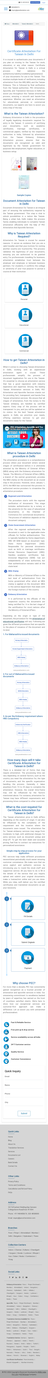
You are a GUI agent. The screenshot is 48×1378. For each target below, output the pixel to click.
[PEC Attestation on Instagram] (23, 1277)
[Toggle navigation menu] (6, 9)
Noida (21, 1256)
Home (10, 1137)
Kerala (20, 1253)
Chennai (18, 1250)
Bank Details (13, 1162)
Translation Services (16, 1148)
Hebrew (9, 1355)
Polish (9, 1349)
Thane (35, 1236)
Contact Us (12, 1166)
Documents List (14, 1155)
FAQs (10, 1192)
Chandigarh (35, 1250)
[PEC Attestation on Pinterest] (19, 1277)
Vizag (10, 1259)
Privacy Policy (13, 1181)
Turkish (35, 1344)
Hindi (22, 1344)
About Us (11, 1144)
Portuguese (10, 1346)
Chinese (9, 1341)
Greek (29, 1352)
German (23, 1338)
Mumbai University (27, 1362)
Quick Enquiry (35, 2)
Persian (17, 1352)
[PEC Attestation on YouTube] (26, 1277)
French (31, 1341)
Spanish (30, 1338)
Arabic (25, 1341)
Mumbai (35, 1233)
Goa (10, 1256)
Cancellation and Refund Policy (20, 1189)
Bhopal (35, 1253)
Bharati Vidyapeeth (13, 1362)
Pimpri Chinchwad (33, 1284)
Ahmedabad (25, 1233)
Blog (10, 1140)
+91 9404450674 (20, 1214)
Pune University (29, 1359)
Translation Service (13, 1338)
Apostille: (10, 1303)
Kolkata (26, 1250)
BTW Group (24, 1374)
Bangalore (18, 1236)
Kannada (9, 1352)
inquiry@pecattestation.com (24, 1218)
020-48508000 (24, 2)
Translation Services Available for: (18, 1319)
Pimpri (16, 1233)
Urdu (23, 1352)
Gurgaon (12, 1253)
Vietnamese (17, 1349)
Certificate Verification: (15, 1359)
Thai (30, 1349)
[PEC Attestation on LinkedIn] (16, 1277)
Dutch (25, 1349)
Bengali (36, 1349)
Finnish (16, 1355)
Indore (10, 1250)
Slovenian (24, 1355)
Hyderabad (27, 1236)
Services (11, 1151)
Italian (29, 1344)
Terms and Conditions (16, 1185)
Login (43, 2)
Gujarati (18, 1346)
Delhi (10, 1236)
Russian (9, 1344)
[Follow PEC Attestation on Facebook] (9, 1277)
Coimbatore (30, 1256)
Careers (11, 1159)
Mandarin (36, 1352)
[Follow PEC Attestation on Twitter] (13, 1277)
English (31, 1355)
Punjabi (26, 1346)
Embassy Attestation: (14, 1284)
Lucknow (27, 1253)
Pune (10, 1233)
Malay (38, 1355)
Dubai (15, 1256)
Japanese (17, 1341)
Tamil (32, 1346)
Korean (16, 1344)
